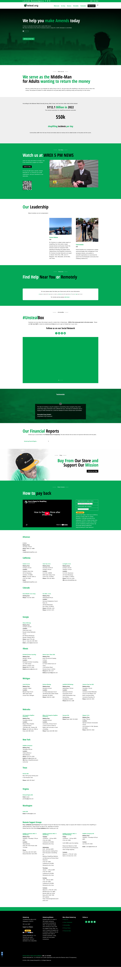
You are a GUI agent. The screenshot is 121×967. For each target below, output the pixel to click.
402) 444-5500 (32, 729)
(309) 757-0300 (30, 667)
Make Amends (91, 6)
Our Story (63, 6)
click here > (67, 297)
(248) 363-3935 (90, 699)
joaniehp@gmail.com (28, 798)
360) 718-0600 (74, 719)
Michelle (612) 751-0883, (49, 891)
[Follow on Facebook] (56, 333)
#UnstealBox (76, 6)
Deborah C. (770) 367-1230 (50, 889)
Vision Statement (68, 922)
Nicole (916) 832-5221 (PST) (30, 853)
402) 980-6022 (53, 731)
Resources (69, 6)
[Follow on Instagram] (62, 333)
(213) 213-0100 (70, 578)
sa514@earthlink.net (31, 758)
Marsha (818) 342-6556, (49, 893)
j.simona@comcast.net (32, 642)
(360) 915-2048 (90, 730)
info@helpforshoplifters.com (30, 552)
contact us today (27, 166)
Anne (29, 852)
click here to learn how (28, 39)
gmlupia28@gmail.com (52, 672)
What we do (56, 6)
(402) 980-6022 (30, 731)
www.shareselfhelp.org (70, 580)
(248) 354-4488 (70, 700)
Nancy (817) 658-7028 (48, 895)
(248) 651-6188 (50, 697)
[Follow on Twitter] (59, 333)
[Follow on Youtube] (65, 333)
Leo (87, 843)
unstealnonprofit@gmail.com (51, 324)
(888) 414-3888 (30, 548)
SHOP (91, 1)
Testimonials (83, 6)
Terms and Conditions (36, 955)
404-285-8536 (33, 641)
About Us (66, 919)
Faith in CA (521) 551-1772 (69, 856)
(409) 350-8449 (30, 780)
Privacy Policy (67, 928)
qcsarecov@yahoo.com (31, 669)
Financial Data (67, 930)
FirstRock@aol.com (31, 813)
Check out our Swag (92, 471)
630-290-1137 (50, 670)
